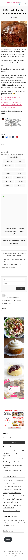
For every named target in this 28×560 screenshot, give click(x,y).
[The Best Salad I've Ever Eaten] (14, 327)
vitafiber (19, 185)
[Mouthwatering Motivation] (14, 3)
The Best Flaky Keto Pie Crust (13, 459)
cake (20, 161)
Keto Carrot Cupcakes (10, 483)
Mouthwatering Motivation (12, 490)
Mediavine (18, 556)
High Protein (20, 154)
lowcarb (19, 173)
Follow (8, 539)
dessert (20, 165)
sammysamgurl (6, 151)
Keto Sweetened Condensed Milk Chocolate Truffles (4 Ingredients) (14, 453)
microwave (19, 177)
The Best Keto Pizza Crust (11, 511)
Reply (4, 308)
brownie (9, 161)
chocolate (8, 165)
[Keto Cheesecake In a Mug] (14, 368)
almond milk (14, 157)
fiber (9, 169)
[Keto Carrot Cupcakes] (14, 348)
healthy (8, 173)
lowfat (7, 177)
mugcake (8, 181)
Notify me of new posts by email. (13, 264)
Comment (20, 288)
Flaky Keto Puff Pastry (10, 502)
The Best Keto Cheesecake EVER (13, 496)
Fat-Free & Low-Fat (13, 154)
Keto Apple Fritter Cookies (12, 493)
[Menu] (3, 3)
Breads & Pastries (5, 154)
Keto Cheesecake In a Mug (12, 486)
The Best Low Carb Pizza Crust (13, 499)
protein (20, 181)
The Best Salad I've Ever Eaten (13, 480)
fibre (19, 169)
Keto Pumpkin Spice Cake (11, 462)
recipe (8, 185)
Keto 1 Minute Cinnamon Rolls (13, 471)
